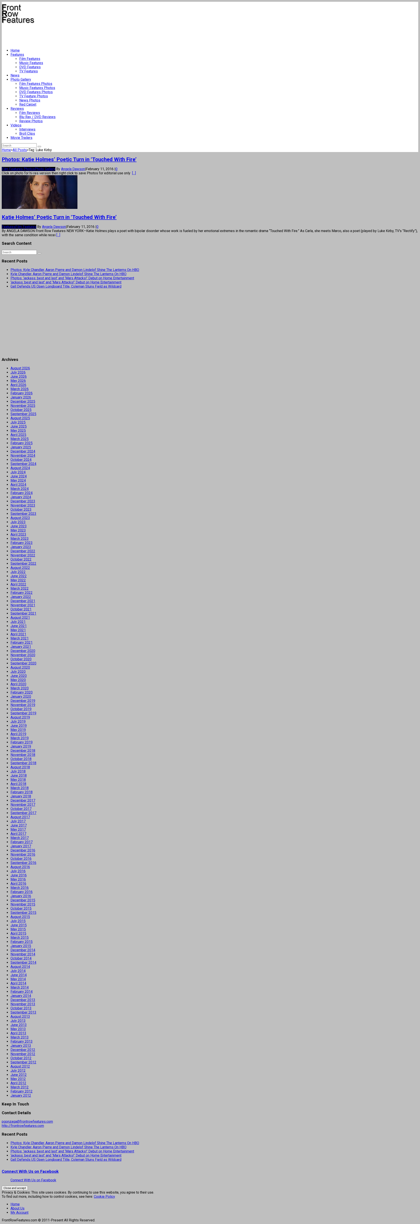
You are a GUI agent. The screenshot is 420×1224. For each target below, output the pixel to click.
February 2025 (21, 443)
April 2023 (18, 534)
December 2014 (22, 950)
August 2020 (20, 667)
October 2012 (21, 1058)
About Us (17, 1208)
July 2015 (18, 921)
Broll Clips (27, 133)
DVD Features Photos (36, 92)
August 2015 (20, 917)
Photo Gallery (20, 79)
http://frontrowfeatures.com (23, 1126)
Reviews (17, 109)
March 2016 (19, 888)
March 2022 (19, 588)
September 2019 (23, 713)
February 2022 (21, 593)
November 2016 (22, 854)
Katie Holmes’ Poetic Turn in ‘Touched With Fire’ (59, 217)
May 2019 (18, 730)
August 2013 (20, 1016)
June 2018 (18, 775)
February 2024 (21, 493)
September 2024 (23, 464)
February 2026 (21, 393)
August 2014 (20, 967)
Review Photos (31, 121)
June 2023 (18, 526)
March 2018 (19, 788)
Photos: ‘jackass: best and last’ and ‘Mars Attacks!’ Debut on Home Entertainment (72, 278)
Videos (15, 125)
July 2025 (18, 422)
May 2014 (18, 979)
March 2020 (19, 688)
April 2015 (18, 933)
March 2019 (19, 738)
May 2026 (18, 381)
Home (15, 50)
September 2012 (23, 1062)
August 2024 (20, 468)
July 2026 (18, 372)
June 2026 (18, 376)
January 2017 (20, 846)
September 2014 (23, 962)
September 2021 (23, 613)
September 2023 (23, 514)
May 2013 (18, 1029)
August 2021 (20, 617)
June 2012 (18, 1075)
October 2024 (21, 460)
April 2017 (18, 834)
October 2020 (21, 659)
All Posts (20, 150)
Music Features (31, 63)
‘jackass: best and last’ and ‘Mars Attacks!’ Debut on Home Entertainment (65, 282)
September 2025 (23, 414)
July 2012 (18, 1070)
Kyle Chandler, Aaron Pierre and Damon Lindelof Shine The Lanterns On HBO (68, 274)
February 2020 (21, 692)
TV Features (28, 71)
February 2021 (21, 642)
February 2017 (21, 842)
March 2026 (19, 389)
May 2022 (18, 580)
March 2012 (19, 1087)
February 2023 (21, 543)
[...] (134, 173)
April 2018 (18, 784)
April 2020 (18, 684)
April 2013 (18, 1033)
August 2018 (20, 767)
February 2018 (21, 792)
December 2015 (22, 900)
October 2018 (21, 759)
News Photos (29, 100)
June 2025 (18, 426)
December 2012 (22, 1050)
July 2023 (18, 522)
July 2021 (18, 622)
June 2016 (18, 875)
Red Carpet (27, 104)
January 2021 (20, 647)
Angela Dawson (73, 169)
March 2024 (19, 489)
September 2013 (23, 1012)
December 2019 (22, 701)
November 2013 (22, 1004)
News (14, 75)
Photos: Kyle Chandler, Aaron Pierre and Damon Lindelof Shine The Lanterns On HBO (74, 270)
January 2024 (20, 497)
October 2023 (21, 509)
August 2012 (20, 1066)
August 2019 (20, 717)
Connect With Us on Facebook (30, 1171)
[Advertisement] (81, 34)
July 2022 (18, 572)
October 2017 (21, 809)
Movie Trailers (21, 138)
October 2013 (21, 1008)
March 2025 (19, 439)
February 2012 (21, 1091)
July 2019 (18, 721)
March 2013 (19, 1037)
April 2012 (18, 1083)
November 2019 (22, 705)
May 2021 (18, 630)
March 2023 (19, 539)
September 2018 (23, 763)
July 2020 (18, 672)
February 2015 (21, 942)
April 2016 (18, 883)
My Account (19, 1212)
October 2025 (21, 410)
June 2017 (18, 825)
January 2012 (20, 1095)
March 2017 (19, 838)
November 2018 (22, 755)
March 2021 (19, 638)
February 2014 (21, 992)
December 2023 (22, 501)
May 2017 (18, 829)
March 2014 (19, 987)
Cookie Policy (104, 1196)
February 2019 (21, 742)
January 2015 (20, 946)
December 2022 (22, 551)
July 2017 (18, 821)
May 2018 (18, 780)
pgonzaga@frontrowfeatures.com (27, 1121)
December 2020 (22, 651)
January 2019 (20, 746)
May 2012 (18, 1079)
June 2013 (18, 1025)
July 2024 (18, 472)
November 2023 (22, 505)
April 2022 (18, 584)
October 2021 (21, 609)
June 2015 (18, 925)
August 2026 (20, 368)
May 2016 (18, 879)
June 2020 (18, 676)
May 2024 (18, 480)
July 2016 (18, 871)
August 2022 (20, 568)
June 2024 (18, 476)
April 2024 (18, 485)
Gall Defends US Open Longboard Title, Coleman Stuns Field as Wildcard (65, 286)
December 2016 (22, 850)
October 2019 (21, 709)
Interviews (27, 129)
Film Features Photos (35, 84)
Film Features (29, 59)
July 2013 (18, 1021)
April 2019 (18, 734)
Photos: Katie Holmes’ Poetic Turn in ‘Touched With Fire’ (69, 159)
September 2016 (23, 863)
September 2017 (23, 813)
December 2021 (22, 601)
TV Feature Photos (33, 96)
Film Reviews (29, 113)
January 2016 (20, 896)
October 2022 (21, 559)
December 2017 (22, 800)
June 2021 (18, 626)
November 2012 (22, 1054)
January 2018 (20, 796)
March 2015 (19, 937)
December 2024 (22, 451)
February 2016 (21, 892)
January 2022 (20, 597)
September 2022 (23, 563)
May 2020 (18, 680)
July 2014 (18, 971)
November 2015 (22, 904)
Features (17, 54)
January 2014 (20, 996)
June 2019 (18, 726)
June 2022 (18, 576)
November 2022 (22, 555)
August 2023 (20, 518)
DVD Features (30, 67)
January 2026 (20, 397)
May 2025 (18, 430)
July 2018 (18, 771)
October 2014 (21, 958)
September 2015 (23, 913)
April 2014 (18, 983)
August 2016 (20, 867)
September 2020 (23, 663)
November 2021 (22, 605)
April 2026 (18, 385)
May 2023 (18, 530)
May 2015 (18, 929)
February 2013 (21, 1041)
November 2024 (22, 455)
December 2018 (22, 750)
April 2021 (18, 634)
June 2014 (18, 975)
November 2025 (22, 406)
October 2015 (21, 908)
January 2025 (20, 447)
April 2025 (18, 435)
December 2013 (22, 1000)
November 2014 (22, 954)
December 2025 (22, 401)
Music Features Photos (37, 88)
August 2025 (20, 418)
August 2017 (20, 817)
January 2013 (20, 1046)
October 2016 (21, 859)
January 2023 (20, 547)
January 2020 (20, 696)
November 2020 (22, 655)
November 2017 (22, 805)
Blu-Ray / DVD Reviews (37, 117)
